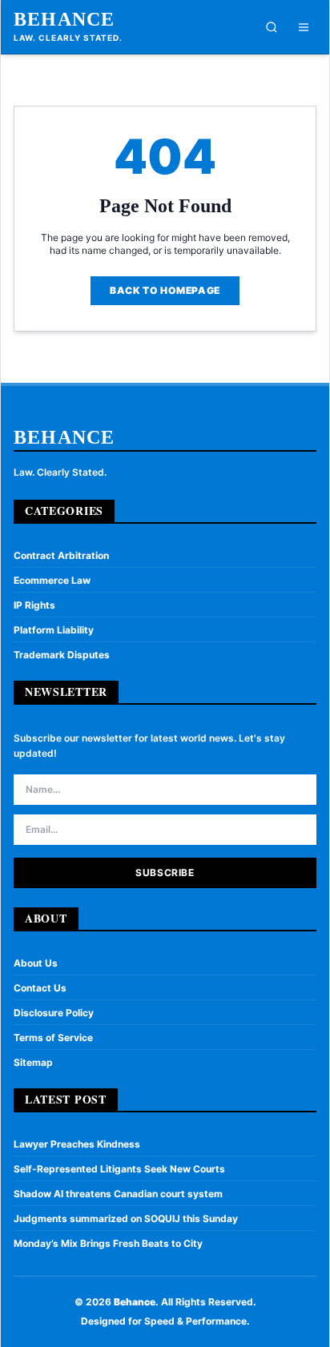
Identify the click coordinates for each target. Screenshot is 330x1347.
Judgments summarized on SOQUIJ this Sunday (126, 1218)
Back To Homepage (165, 290)
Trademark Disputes (62, 655)
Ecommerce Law (52, 580)
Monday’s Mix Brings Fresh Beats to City (108, 1243)
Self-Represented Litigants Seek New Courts (119, 1169)
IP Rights (34, 605)
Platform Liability (54, 630)
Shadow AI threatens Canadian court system (118, 1194)
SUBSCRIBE (164, 873)
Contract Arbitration (61, 555)
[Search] (271, 27)
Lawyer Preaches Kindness (77, 1144)
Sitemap (33, 1062)
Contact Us (40, 988)
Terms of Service (53, 1037)
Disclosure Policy (54, 1013)
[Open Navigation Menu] (303, 27)
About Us (36, 963)
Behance (64, 19)
